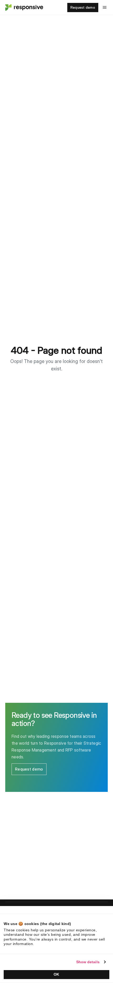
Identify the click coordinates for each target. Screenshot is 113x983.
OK (56, 974)
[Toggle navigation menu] (104, 7)
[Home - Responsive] (23, 7)
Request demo (82, 7)
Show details (88, 962)
